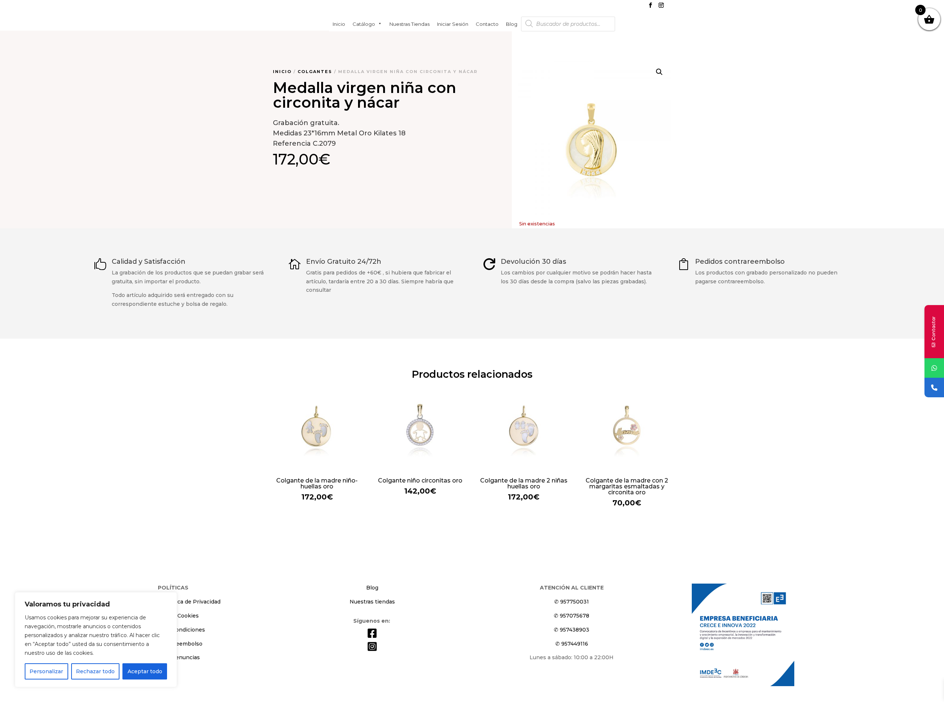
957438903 (574, 629)
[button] (659, 72)
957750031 (574, 601)
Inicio (339, 24)
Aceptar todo (145, 671)
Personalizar (46, 671)
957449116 (574, 643)
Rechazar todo (95, 671)
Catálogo (364, 24)
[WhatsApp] (934, 368)
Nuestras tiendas (409, 24)
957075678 (574, 615)
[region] (96, 639)
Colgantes (315, 71)
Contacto (487, 24)
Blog (511, 24)
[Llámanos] (934, 387)
